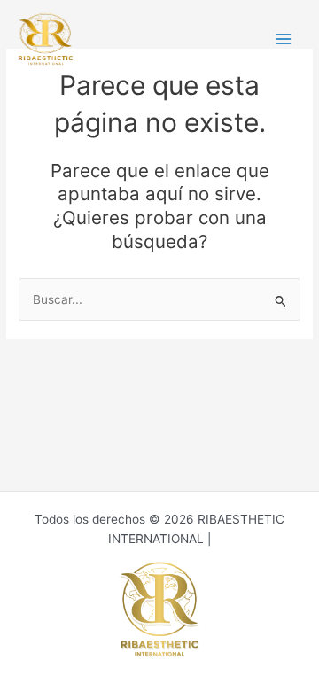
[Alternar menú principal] (284, 39)
